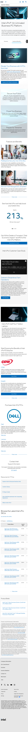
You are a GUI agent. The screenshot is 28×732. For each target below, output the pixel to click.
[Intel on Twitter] (5, 685)
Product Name (11, 524)
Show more (14, 197)
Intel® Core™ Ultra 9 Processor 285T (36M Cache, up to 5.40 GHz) (11, 556)
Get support (14, 470)
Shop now (3, 435)
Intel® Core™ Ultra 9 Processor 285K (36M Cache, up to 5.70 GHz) (11, 563)
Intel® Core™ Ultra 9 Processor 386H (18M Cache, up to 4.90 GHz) (11, 543)
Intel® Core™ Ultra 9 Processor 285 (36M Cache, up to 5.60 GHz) (11, 583)
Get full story (6, 297)
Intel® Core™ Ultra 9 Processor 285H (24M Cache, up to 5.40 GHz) (11, 576)
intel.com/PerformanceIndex (12, 639)
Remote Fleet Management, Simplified (13, 186)
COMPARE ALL (10, 521)
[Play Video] (14, 55)
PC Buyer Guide (6, 492)
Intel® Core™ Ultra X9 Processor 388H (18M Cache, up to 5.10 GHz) (11, 529)
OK (14, 272)
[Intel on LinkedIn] (8, 685)
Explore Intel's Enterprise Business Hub (12, 481)
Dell (2, 424)
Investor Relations (5, 670)
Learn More (14, 376)
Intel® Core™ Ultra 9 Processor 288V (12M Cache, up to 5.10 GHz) (11, 549)
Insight (3, 381)
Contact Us (3, 673)
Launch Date (22, 525)
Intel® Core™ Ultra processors (13, 71)
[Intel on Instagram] (14, 685)
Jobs (2, 679)
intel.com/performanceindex (17, 703)
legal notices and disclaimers (9, 704)
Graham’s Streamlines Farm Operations (10, 278)
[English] (23, 2)
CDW (3, 367)
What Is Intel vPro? (7, 502)
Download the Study (14, 243)
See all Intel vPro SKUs (6, 516)
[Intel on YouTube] (11, 685)
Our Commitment (5, 664)
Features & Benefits (17, 41)
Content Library (6, 486)
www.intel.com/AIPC (21, 632)
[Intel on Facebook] (1, 685)
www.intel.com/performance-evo (7, 654)
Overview (6, 41)
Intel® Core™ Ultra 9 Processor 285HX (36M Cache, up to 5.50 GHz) (11, 570)
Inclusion (3, 667)
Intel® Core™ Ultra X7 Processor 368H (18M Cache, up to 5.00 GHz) (11, 536)
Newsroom (3, 676)
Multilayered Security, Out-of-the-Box (13, 161)
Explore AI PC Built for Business (10, 82)
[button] (14, 168)
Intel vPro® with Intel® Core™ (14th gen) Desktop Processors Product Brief (14, 614)
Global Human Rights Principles (8, 706)
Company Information (6, 661)
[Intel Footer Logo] (3, 719)
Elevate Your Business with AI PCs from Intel (13, 67)
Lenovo (3, 439)
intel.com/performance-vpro (19, 627)
